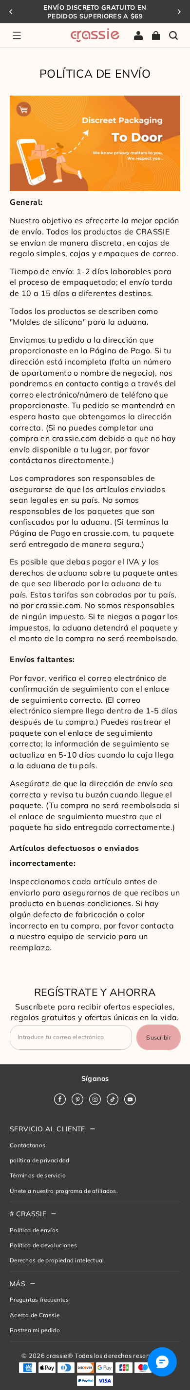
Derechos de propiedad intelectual (57, 1260)
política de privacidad (39, 1160)
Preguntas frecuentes (39, 1299)
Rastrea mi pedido (35, 1330)
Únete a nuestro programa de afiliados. (64, 1190)
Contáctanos (27, 1145)
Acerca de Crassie (34, 1315)
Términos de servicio (38, 1175)
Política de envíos (34, 1230)
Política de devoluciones (43, 1245)
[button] (16, 35)
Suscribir (158, 1037)
